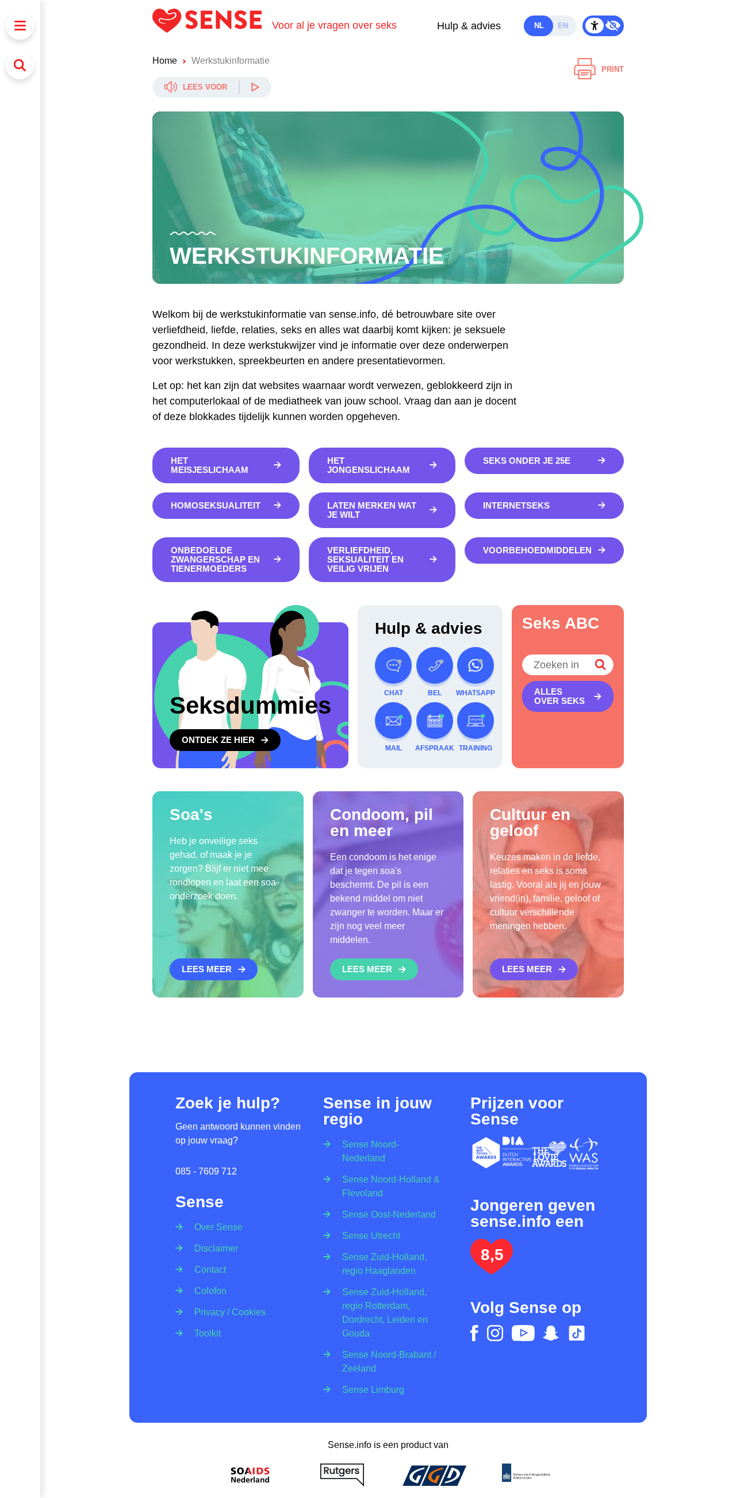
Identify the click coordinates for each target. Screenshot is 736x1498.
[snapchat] (551, 1333)
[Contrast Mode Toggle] (603, 26)
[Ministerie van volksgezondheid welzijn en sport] (526, 1475)
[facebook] (474, 1333)
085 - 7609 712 (206, 1171)
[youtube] (523, 1333)
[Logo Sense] (212, 25)
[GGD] (434, 1475)
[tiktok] (577, 1333)
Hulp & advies (469, 26)
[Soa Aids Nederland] (250, 1475)
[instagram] (495, 1333)
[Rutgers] (342, 1475)
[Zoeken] (20, 65)
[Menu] (20, 25)
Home (164, 61)
